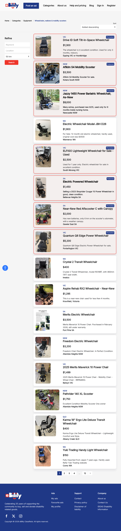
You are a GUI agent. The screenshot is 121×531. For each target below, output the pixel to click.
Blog (91, 5)
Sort (114, 23)
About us (62, 5)
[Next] (90, 473)
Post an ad (31, 5)
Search (12, 62)
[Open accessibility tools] (5, 268)
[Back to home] (12, 6)
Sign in (100, 5)
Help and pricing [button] (78, 5)
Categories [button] (48, 5)
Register (111, 5)
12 (85, 473)
